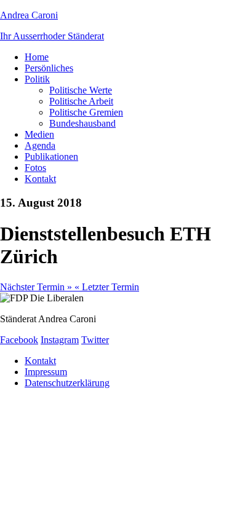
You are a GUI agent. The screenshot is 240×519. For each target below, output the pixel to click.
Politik (37, 79)
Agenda (40, 145)
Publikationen (51, 156)
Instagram (60, 340)
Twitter (95, 340)
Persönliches (49, 68)
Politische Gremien (86, 112)
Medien (39, 134)
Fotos (35, 167)
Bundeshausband (82, 123)
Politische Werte (80, 90)
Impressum (46, 371)
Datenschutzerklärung (67, 383)
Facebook (19, 340)
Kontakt (40, 178)
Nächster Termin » (37, 287)
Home (37, 57)
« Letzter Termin (106, 287)
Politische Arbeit (81, 101)
